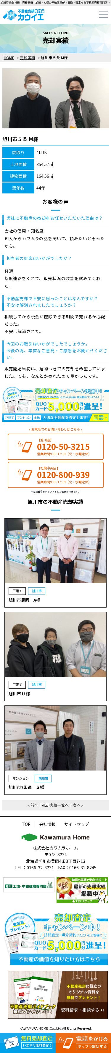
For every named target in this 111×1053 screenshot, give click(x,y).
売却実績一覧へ (55, 805)
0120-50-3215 (63, 446)
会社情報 (47, 824)
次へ (77, 805)
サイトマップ (76, 824)
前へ (34, 805)
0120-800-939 (63, 475)
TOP (26, 824)
